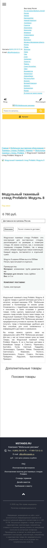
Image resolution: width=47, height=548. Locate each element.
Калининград (28, 88)
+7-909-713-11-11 (36, 451)
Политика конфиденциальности (23, 508)
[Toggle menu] (4, 4)
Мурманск (27, 32)
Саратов (27, 25)
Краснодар (27, 30)
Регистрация (41, 102)
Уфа (25, 54)
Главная (5, 148)
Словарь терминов (23, 478)
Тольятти (27, 61)
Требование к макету (23, 486)
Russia (26, 90)
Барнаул (27, 86)
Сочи (25, 57)
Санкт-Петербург (30, 66)
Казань (26, 45)
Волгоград (27, 40)
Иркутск (26, 37)
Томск (26, 52)
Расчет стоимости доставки (29, 229)
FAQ (23, 464)
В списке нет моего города (33, 93)
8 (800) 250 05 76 (19, 451)
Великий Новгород (30, 83)
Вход (5, 102)
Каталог (25, 117)
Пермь (26, 47)
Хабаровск (27, 59)
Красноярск (28, 28)
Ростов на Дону (29, 78)
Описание (8, 229)
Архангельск (28, 74)
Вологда (27, 81)
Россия (26, 13)
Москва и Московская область (34, 42)
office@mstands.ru (13, 52)
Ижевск (26, 16)
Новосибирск (28, 76)
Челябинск (27, 23)
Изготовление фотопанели (24, 468)
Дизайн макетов (23, 482)
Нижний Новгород (30, 20)
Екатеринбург (28, 18)
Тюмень (26, 64)
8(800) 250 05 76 (15, 49)
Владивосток (28, 71)
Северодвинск (29, 35)
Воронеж (27, 49)
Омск (25, 69)
